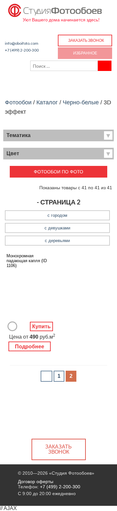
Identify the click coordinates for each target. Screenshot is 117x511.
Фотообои (18, 102)
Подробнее (29, 346)
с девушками (57, 228)
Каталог (47, 102)
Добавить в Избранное (12, 326)
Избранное (85, 53)
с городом (57, 215)
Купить (41, 326)
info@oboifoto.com (21, 43)
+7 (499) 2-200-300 (22, 50)
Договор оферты (35, 481)
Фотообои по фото (58, 171)
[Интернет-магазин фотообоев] (55, 9)
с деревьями (57, 240)
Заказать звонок (86, 40)
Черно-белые (81, 102)
